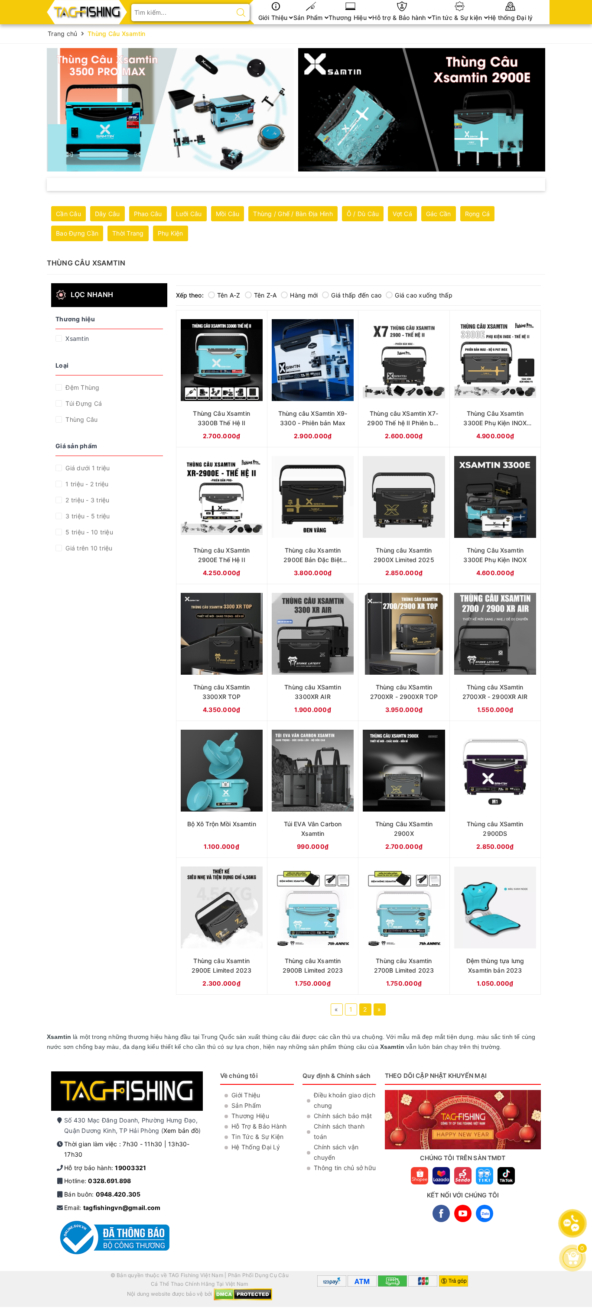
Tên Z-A (265, 295)
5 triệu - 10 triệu (88, 532)
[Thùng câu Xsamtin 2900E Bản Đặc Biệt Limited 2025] (312, 515)
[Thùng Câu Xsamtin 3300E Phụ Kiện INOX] (495, 515)
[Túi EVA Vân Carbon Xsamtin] (312, 789)
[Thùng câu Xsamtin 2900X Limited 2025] (403, 515)
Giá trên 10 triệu (88, 548)
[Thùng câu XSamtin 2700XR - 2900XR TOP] (403, 652)
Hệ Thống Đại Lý (255, 1147)
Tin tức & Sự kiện (458, 17)
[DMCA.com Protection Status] (243, 1294)
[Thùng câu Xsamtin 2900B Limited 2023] (312, 926)
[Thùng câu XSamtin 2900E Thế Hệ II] (221, 515)
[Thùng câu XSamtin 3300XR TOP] (221, 652)
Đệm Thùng (82, 387)
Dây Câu (107, 213)
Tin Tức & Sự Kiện (257, 1136)
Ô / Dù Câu (363, 213)
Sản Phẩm (309, 17)
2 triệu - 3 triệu (87, 500)
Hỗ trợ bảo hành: (105, 1167)
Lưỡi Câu (189, 213)
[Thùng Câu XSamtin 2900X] (403, 789)
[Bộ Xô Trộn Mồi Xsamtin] (221, 789)
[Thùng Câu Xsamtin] (170, 109)
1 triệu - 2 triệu (86, 484)
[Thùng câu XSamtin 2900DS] (495, 789)
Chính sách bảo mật (343, 1115)
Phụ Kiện (170, 233)
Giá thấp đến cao (356, 295)
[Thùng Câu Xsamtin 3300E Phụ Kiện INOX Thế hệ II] (495, 379)
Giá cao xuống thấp (423, 295)
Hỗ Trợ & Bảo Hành (258, 1126)
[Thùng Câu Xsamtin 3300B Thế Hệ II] (221, 379)
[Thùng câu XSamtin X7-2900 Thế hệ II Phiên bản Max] (403, 379)
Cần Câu (68, 213)
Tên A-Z (229, 295)
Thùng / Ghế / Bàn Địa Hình (293, 213)
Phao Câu (148, 213)
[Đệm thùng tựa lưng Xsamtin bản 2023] (495, 926)
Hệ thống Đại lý (510, 17)
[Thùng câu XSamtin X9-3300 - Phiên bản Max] (312, 379)
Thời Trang (128, 233)
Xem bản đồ (181, 1130)
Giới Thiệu (273, 17)
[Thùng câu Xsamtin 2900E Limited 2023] (221, 926)
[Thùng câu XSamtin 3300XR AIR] (312, 652)
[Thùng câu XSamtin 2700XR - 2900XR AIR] (495, 652)
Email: (112, 1207)
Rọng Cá (477, 213)
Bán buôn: (102, 1194)
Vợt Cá (402, 213)
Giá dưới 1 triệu (87, 468)
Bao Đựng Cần (77, 233)
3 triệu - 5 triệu (87, 516)
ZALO (484, 1213)
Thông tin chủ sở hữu (345, 1167)
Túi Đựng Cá (83, 403)
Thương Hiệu (348, 17)
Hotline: (97, 1180)
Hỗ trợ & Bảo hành (400, 17)
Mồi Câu (228, 213)
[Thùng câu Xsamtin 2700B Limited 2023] (403, 926)
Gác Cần (438, 213)
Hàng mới (304, 295)
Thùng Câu (81, 419)
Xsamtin (76, 338)
